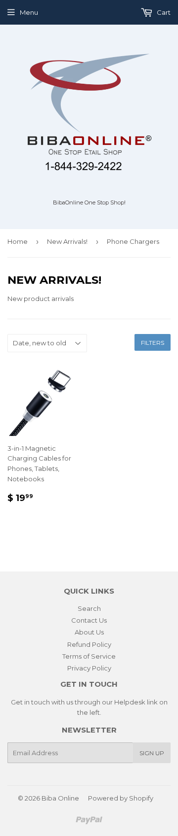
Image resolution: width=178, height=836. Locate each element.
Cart (163, 12)
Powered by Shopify (120, 798)
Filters (152, 342)
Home (17, 241)
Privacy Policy (89, 668)
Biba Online (60, 798)
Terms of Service (89, 656)
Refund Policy (89, 644)
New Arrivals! (67, 241)
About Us (89, 632)
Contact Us (89, 620)
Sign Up (151, 753)
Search (89, 608)
